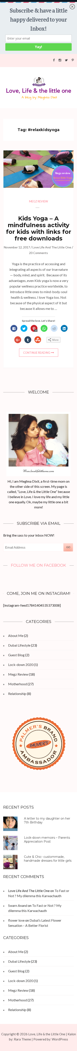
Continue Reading (36, 352)
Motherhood (17, 684)
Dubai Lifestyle (19, 645)
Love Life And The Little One (52, 247)
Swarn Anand (17, 905)
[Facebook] (54, 60)
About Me (15, 635)
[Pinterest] (73, 60)
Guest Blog (16, 655)
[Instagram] (60, 60)
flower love (16, 920)
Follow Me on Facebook (38, 565)
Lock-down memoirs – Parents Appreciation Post (47, 839)
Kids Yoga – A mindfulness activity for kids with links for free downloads (38, 228)
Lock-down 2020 (20, 664)
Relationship (17, 693)
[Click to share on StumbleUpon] (37, 339)
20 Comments (38, 253)
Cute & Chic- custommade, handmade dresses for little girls (47, 859)
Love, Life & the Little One (46, 1034)
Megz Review (38, 201)
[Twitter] (66, 60)
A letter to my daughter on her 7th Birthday (47, 820)
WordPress (60, 1039)
